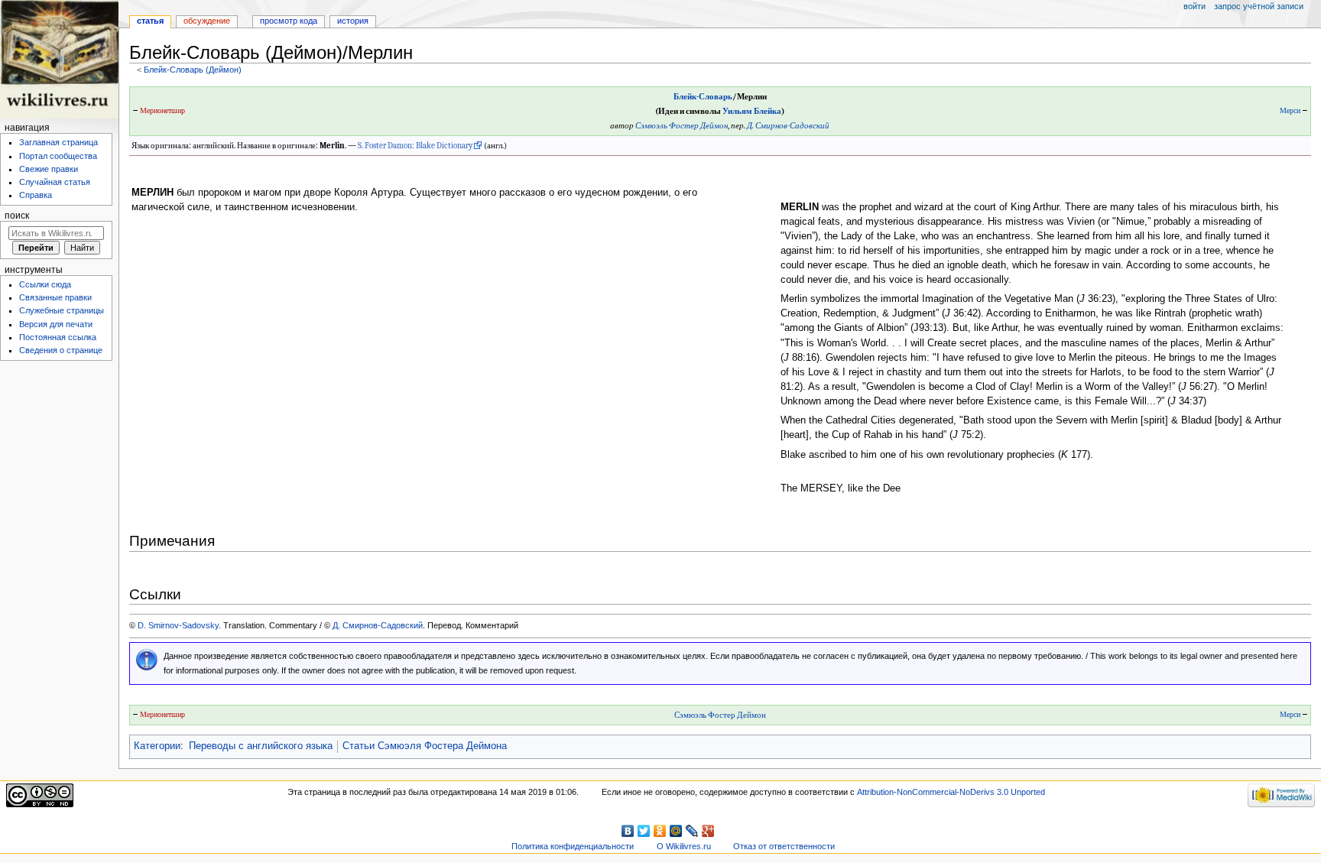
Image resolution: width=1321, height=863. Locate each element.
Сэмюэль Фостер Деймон (681, 126)
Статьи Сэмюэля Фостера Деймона (424, 746)
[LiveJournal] (692, 831)
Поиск (17, 215)
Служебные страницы (61, 310)
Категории (157, 746)
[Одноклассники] (660, 831)
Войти (1194, 6)
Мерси (1290, 110)
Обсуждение (206, 20)
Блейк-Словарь (702, 97)
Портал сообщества (58, 156)
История (352, 20)
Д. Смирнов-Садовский (788, 126)
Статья (150, 20)
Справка (35, 195)
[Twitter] (644, 831)
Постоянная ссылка (57, 337)
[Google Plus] (708, 831)
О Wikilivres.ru (684, 846)
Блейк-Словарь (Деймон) (193, 69)
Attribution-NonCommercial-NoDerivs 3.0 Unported (951, 791)
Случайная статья (54, 182)
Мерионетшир (162, 110)
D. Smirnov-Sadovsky (178, 625)
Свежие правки (48, 169)
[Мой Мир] (676, 831)
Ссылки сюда (45, 284)
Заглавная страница (58, 142)
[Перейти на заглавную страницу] (59, 59)
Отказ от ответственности (784, 846)
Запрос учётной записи (1258, 6)
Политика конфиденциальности (572, 846)
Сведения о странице (60, 350)
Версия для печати (56, 324)
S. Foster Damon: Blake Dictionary (415, 146)
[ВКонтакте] (628, 831)
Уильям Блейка (751, 111)
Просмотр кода (288, 20)
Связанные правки (55, 297)
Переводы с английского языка (261, 746)
